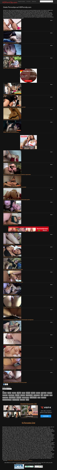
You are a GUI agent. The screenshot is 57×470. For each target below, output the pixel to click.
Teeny (27, 400)
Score (39, 397)
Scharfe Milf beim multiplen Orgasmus (10, 212)
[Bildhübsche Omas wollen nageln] (28, 363)
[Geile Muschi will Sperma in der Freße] (28, 250)
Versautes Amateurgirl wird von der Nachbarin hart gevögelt (14, 187)
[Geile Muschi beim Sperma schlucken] (28, 288)
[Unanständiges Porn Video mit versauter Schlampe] (28, 263)
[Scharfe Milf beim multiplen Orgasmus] (28, 206)
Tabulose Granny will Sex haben (9, 94)
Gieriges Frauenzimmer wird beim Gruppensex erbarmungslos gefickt (16, 199)
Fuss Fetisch (11, 395)
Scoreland (43, 397)
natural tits (46, 395)
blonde (23, 393)
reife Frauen (33, 397)
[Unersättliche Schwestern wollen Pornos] (28, 113)
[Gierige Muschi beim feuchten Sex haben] (28, 36)
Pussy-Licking (25, 397)
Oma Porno (12, 397)
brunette (33, 393)
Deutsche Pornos (24, 460)
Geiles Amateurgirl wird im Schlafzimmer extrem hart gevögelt (15, 382)
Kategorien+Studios (21, 1)
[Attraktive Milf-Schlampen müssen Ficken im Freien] (28, 275)
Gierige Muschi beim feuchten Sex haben (11, 42)
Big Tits (19, 393)
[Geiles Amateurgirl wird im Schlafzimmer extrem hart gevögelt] (28, 376)
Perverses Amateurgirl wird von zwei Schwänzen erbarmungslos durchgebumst (18, 319)
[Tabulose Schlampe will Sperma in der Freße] (28, 49)
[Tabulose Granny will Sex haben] (28, 88)
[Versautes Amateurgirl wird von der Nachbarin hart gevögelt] (28, 180)
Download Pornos (17, 460)
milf (42, 395)
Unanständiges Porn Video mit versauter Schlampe (13, 269)
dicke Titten (43, 393)
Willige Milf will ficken (7, 30)
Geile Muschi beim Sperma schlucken (10, 294)
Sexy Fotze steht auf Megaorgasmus (10, 68)
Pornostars (28, 1)
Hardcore (22, 395)
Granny (17, 395)
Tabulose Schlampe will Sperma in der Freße (11, 55)
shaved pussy (15, 400)
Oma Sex (30, 460)
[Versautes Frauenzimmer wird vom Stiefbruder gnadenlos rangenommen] (28, 168)
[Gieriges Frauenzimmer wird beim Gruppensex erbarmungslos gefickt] (28, 193)
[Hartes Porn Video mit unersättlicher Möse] (28, 351)
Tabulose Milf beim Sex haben (9, 244)
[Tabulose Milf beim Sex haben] (28, 238)
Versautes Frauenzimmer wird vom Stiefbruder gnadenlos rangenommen (17, 174)
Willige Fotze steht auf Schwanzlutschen (11, 132)
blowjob (28, 393)
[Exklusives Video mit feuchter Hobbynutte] (28, 155)
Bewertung (34, 1)
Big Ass (9, 393)
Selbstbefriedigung (7, 399)
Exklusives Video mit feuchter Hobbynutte (11, 161)
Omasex (18, 397)
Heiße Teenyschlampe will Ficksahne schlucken (12, 332)
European (49, 393)
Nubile (50, 395)
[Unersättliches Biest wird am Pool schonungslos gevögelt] (28, 100)
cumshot (38, 393)
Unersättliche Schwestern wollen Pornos (11, 119)
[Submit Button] (52, 1)
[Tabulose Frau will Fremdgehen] (28, 338)
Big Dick (14, 393)
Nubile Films (5, 397)
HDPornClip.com (9, 2)
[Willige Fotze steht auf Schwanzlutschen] (28, 126)
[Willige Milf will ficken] (28, 24)
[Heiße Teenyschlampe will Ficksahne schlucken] (28, 326)
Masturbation (29, 395)
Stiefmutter (22, 399)
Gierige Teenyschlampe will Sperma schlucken (12, 307)
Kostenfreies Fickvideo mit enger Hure (10, 224)
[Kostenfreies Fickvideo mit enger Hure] (28, 218)
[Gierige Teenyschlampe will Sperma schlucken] (28, 301)
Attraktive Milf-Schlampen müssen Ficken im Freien (13, 282)
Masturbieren (37, 395)
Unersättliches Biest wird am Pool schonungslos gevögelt (14, 107)
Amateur (5, 393)
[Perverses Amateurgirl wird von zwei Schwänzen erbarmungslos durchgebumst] (28, 313)
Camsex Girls (10, 460)
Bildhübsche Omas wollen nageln (9, 369)
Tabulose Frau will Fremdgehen (9, 344)
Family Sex (5, 395)
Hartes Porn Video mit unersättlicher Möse (11, 357)
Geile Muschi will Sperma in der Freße (10, 256)
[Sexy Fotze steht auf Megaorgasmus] (28, 61)
